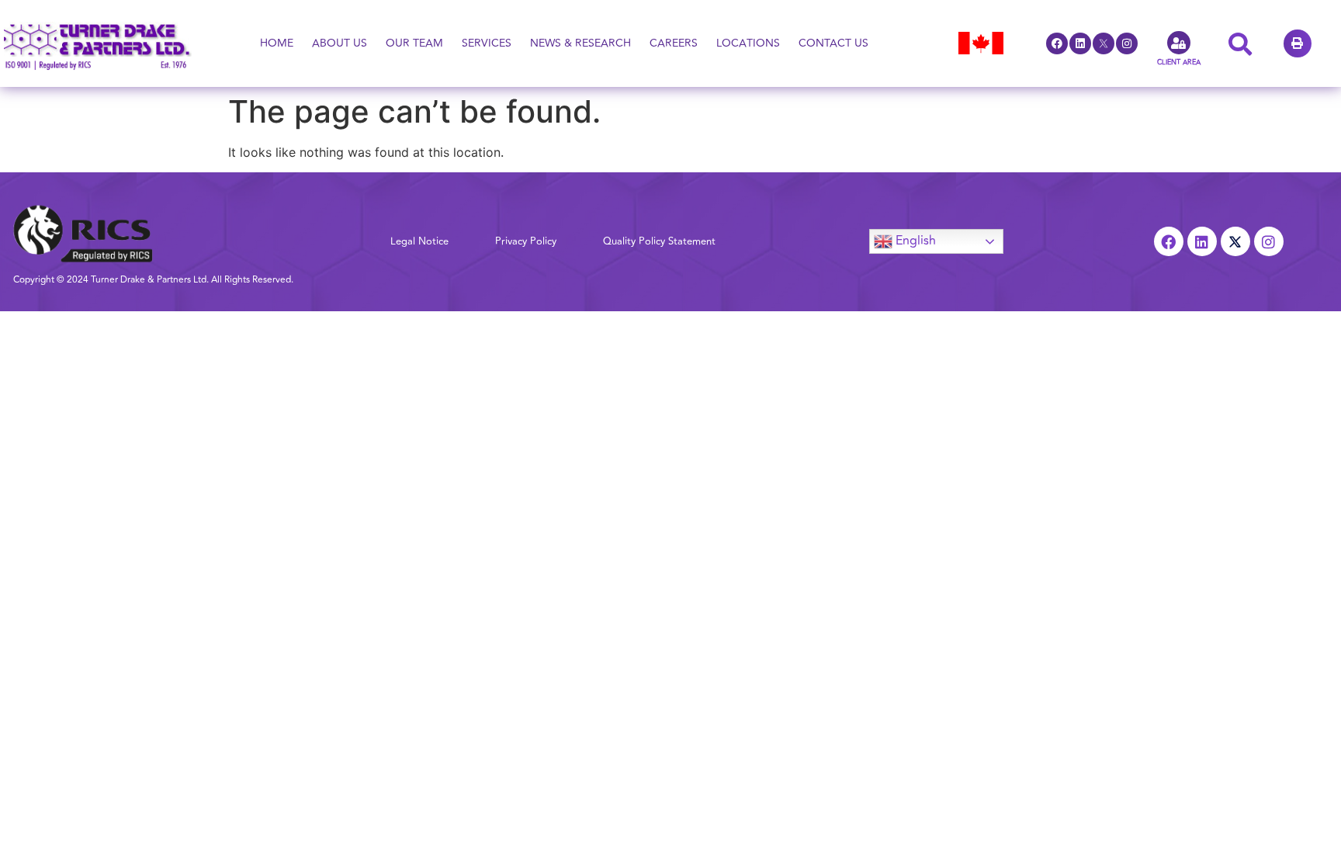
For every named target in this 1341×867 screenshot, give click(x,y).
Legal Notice (419, 241)
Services (486, 43)
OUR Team (414, 43)
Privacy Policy (525, 241)
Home (276, 43)
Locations (748, 43)
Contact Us (833, 43)
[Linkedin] (1080, 43)
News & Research (580, 43)
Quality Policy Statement (659, 241)
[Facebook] (1057, 43)
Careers (674, 43)
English (914, 240)
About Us (339, 43)
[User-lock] (1178, 42)
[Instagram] (1127, 43)
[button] (1298, 43)
